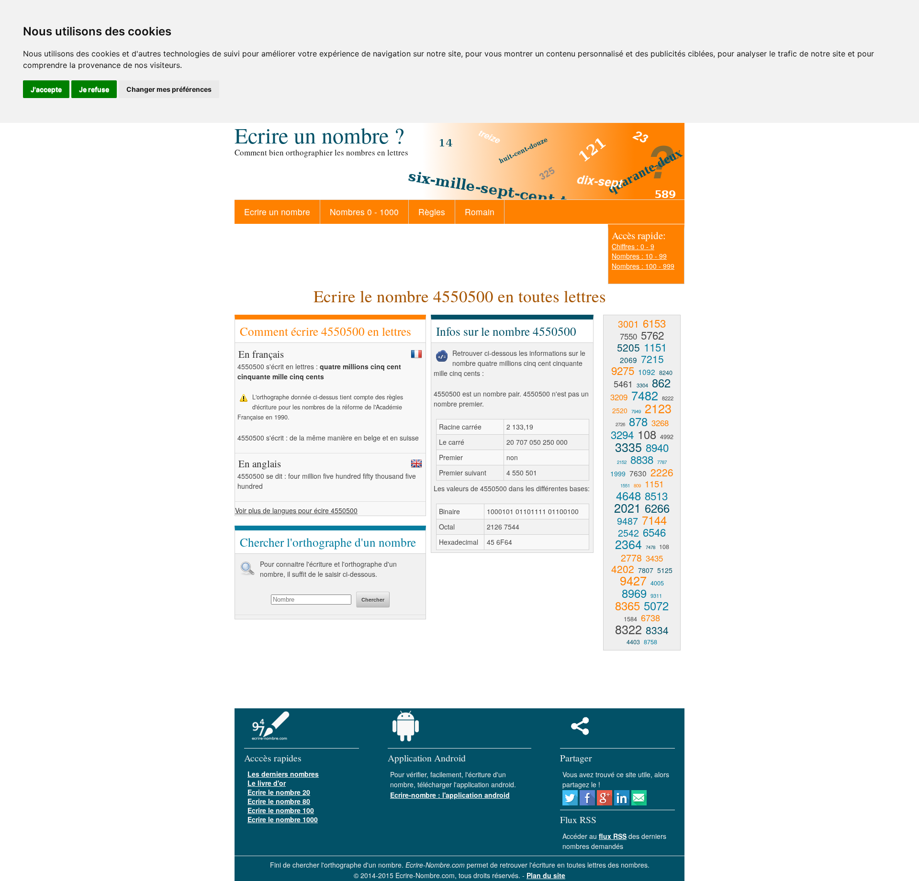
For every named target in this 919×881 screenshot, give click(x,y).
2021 (627, 507)
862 (661, 382)
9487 (627, 521)
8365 (627, 605)
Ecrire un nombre (277, 212)
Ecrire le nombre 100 (280, 810)
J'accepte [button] (46, 89)
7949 (636, 411)
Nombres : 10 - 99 (639, 256)
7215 (652, 359)
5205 (628, 347)
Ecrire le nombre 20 (278, 792)
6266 (657, 508)
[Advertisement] (511, 629)
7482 (644, 395)
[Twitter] (570, 802)
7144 (654, 520)
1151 (655, 346)
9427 (633, 580)
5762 (652, 334)
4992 (666, 436)
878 (638, 421)
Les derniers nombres (283, 774)
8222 (667, 398)
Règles (431, 212)
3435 (654, 558)
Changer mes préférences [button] (169, 89)
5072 (656, 605)
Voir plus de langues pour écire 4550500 (296, 510)
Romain (479, 212)
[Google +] (604, 802)
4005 (657, 583)
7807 (645, 570)
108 (647, 434)
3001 (628, 323)
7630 (638, 473)
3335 (628, 446)
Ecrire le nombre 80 (278, 801)
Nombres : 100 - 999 (643, 266)
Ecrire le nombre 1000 (282, 819)
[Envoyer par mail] (639, 802)
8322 (628, 629)
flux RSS (613, 836)
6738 (650, 617)
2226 (661, 472)
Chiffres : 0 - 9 (633, 246)
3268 (660, 423)
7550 (628, 336)
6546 (654, 532)
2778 (631, 557)
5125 (664, 570)
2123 (658, 408)
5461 (623, 383)
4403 (633, 642)
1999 (618, 473)
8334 (657, 630)
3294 (622, 434)
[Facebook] (587, 802)
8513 (656, 495)
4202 (622, 569)
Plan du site (546, 875)
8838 (641, 459)
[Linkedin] (621, 802)
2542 (628, 533)
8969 (634, 593)
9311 (656, 595)
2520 (620, 410)
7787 (662, 462)
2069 (628, 359)
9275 (622, 370)
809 (637, 485)
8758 (650, 642)
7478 (650, 547)
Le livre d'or (266, 783)
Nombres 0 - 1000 (364, 212)
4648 (628, 495)
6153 (654, 322)
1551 (625, 485)
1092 (646, 371)
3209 (619, 397)
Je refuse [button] (94, 89)
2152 (622, 462)
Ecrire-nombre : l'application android (450, 795)
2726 (620, 424)
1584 (630, 619)
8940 (657, 447)
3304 (642, 385)
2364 (628, 543)
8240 (665, 372)
